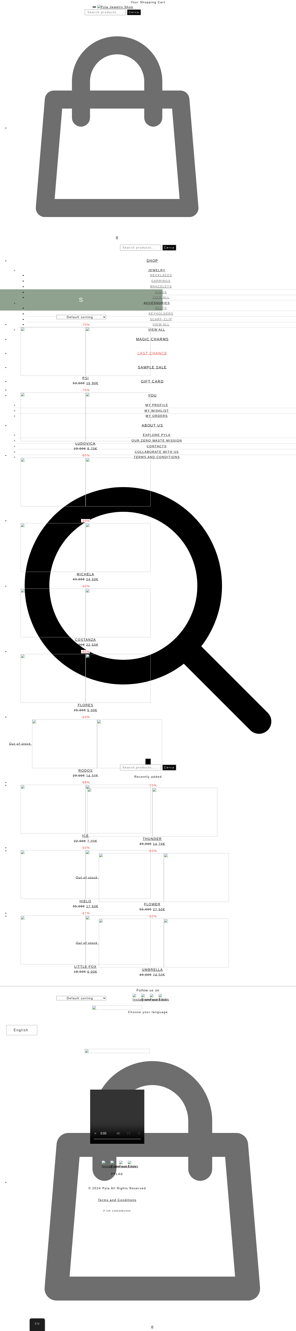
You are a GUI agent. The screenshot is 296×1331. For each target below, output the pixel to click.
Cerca (134, 12)
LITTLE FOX (85, 966)
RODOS (85, 770)
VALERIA (85, 509)
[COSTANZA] (86, 612)
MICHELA (85, 574)
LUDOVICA (85, 443)
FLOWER (152, 904)
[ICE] (86, 809)
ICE (85, 836)
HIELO (85, 901)
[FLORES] (86, 678)
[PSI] (86, 351)
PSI (85, 378)
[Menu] (94, 7)
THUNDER (152, 839)
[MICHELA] (86, 547)
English (21, 1030)
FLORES (85, 705)
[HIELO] (86, 874)
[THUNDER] (152, 812)
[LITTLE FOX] (86, 939)
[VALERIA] (86, 482)
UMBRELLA (152, 969)
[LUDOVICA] (86, 416)
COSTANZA (85, 639)
